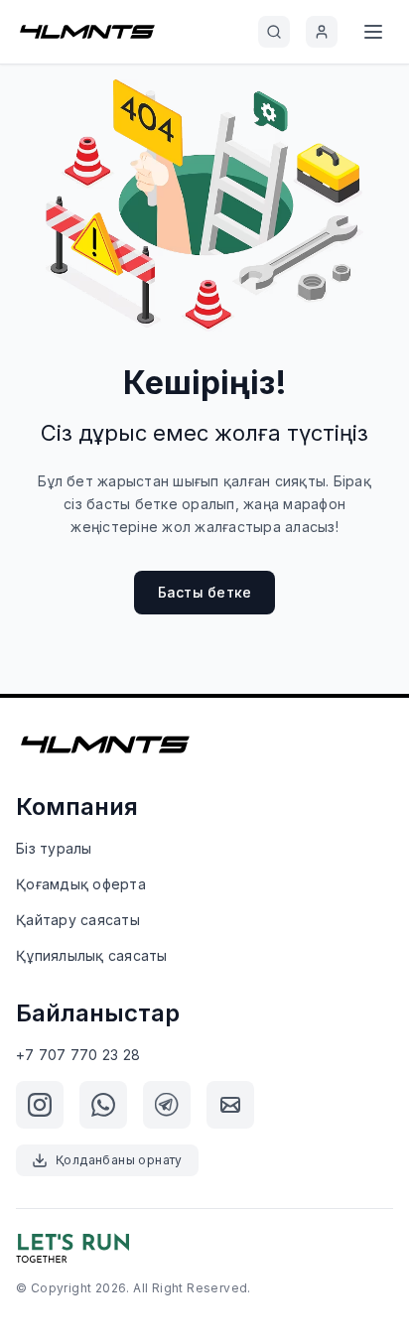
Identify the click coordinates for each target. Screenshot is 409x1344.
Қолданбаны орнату (119, 1159)
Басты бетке (205, 592)
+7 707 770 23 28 (78, 1054)
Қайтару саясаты (78, 919)
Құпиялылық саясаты (92, 955)
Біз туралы (54, 848)
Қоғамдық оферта (81, 883)
